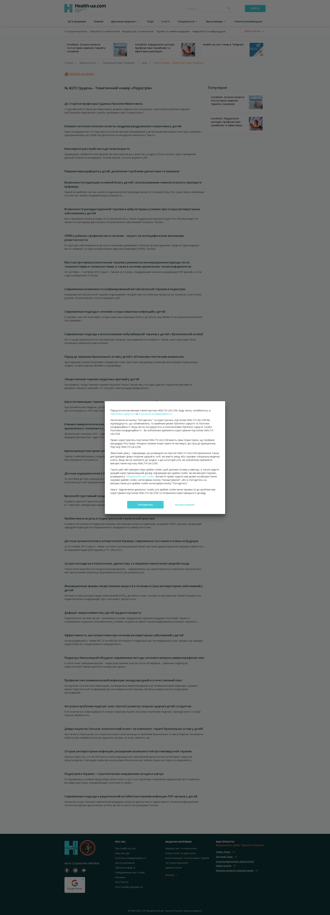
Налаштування (184, 504)
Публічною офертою (122, 413)
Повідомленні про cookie (139, 476)
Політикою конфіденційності (155, 413)
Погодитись (145, 504)
